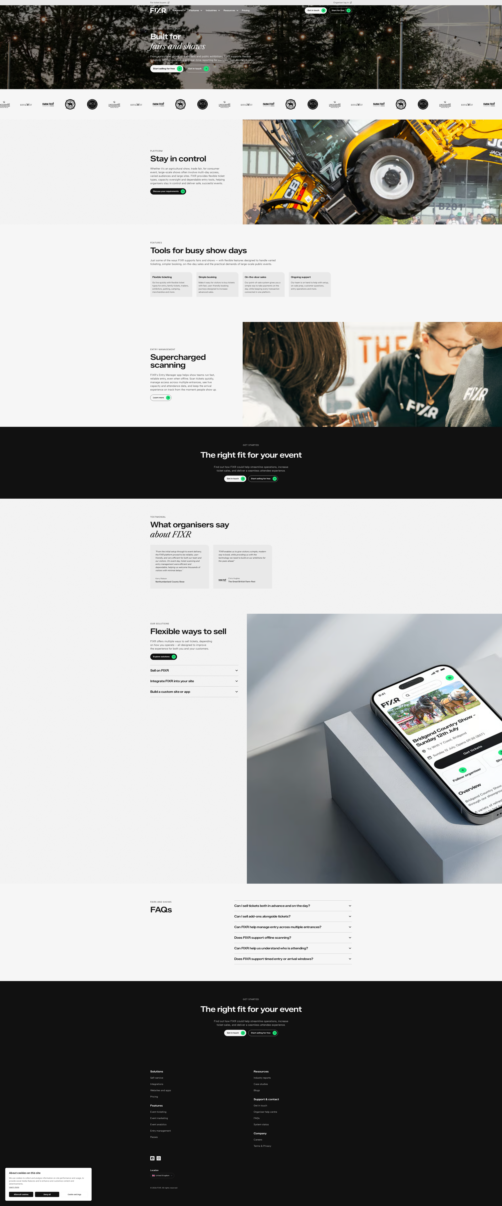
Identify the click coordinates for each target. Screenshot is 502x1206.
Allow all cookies (21, 1194)
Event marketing (159, 1118)
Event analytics (158, 1124)
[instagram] (159, 1158)
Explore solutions (161, 657)
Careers (258, 1139)
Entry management (160, 1130)
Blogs (257, 1090)
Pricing (246, 10)
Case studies (261, 1084)
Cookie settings (74, 1194)
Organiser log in (341, 2)
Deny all (47, 1194)
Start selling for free (164, 68)
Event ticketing (158, 1111)
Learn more (14, 1187)
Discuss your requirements (166, 191)
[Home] (158, 10)
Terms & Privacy (262, 1146)
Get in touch (313, 10)
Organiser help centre (265, 1111)
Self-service (156, 1077)
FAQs (257, 1118)
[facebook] (152, 1158)
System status (261, 1124)
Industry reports (262, 1077)
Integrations (156, 1084)
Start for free (338, 10)
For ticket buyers (158, 2)
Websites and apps (160, 1090)
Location (154, 1170)
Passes (154, 1137)
